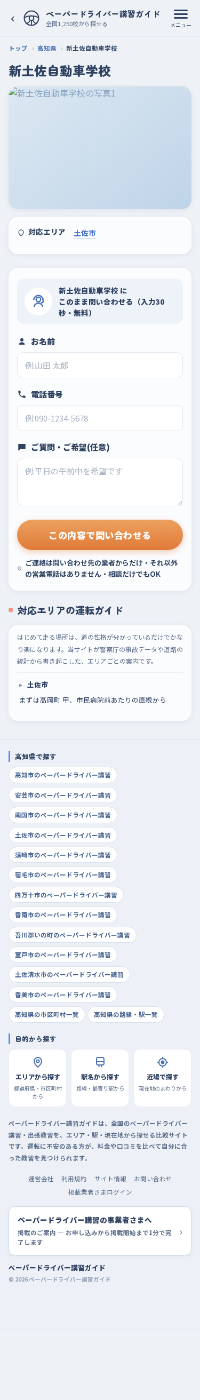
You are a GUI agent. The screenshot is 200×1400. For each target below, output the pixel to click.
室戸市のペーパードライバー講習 (63, 954)
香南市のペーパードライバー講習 (63, 914)
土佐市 (85, 232)
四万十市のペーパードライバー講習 (66, 894)
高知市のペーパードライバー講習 (63, 774)
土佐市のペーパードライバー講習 (63, 835)
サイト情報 (110, 1178)
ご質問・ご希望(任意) (70, 446)
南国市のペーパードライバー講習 (63, 814)
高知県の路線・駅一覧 (126, 1014)
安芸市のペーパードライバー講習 (63, 795)
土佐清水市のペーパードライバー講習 (69, 974)
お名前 (43, 341)
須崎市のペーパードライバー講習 (63, 854)
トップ (18, 48)
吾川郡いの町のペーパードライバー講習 (72, 934)
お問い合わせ (153, 1178)
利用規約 (74, 1178)
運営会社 (41, 1178)
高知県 (47, 48)
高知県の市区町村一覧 (47, 1014)
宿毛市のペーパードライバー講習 (63, 874)
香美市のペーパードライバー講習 (63, 994)
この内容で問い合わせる (100, 535)
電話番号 (47, 394)
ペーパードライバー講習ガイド (57, 1267)
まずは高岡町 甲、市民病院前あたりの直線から (92, 692)
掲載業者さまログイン (100, 1192)
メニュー (180, 25)
